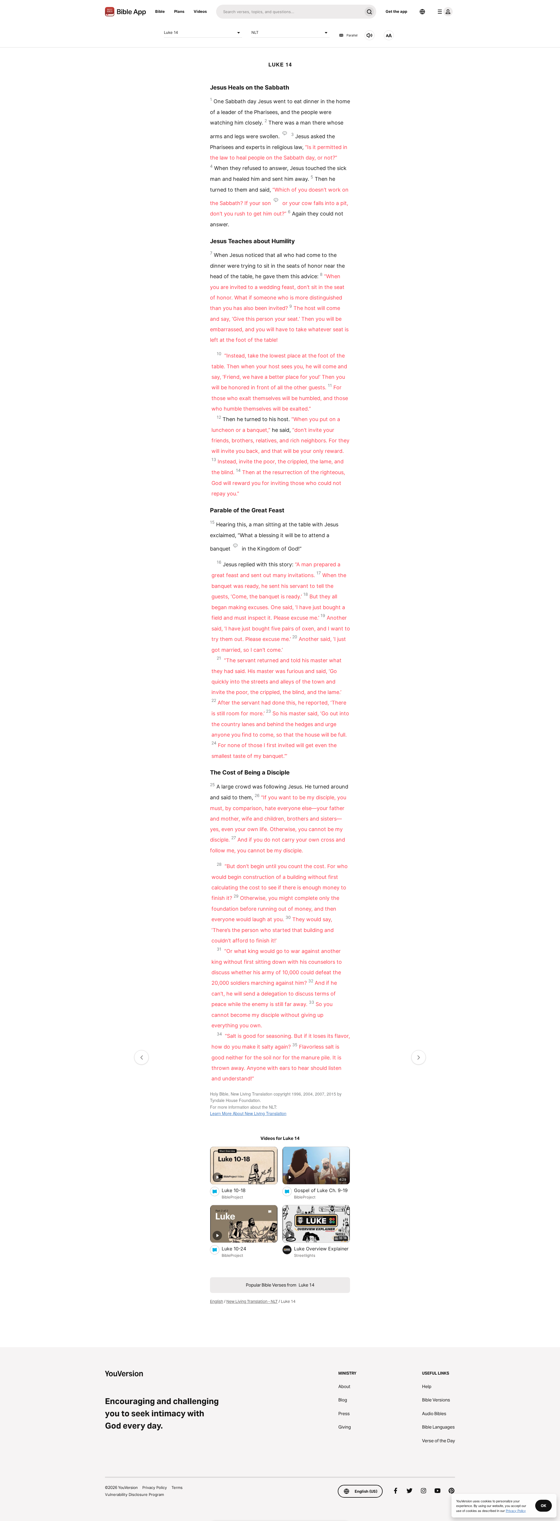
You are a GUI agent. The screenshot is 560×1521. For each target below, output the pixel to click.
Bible (160, 11)
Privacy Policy (154, 1487)
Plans (179, 11)
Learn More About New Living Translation (248, 1113)
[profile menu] (444, 11)
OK (543, 1505)
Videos (200, 11)
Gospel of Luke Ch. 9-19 (322, 1190)
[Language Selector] (422, 11)
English (216, 1301)
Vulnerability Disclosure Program (134, 1494)
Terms (177, 1487)
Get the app (396, 11)
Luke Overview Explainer (322, 1248)
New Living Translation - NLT (252, 1301)
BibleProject (232, 1197)
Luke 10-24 (240, 1248)
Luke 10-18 (240, 1190)
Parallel (352, 35)
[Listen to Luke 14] (369, 35)
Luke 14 (171, 32)
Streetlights (304, 1255)
